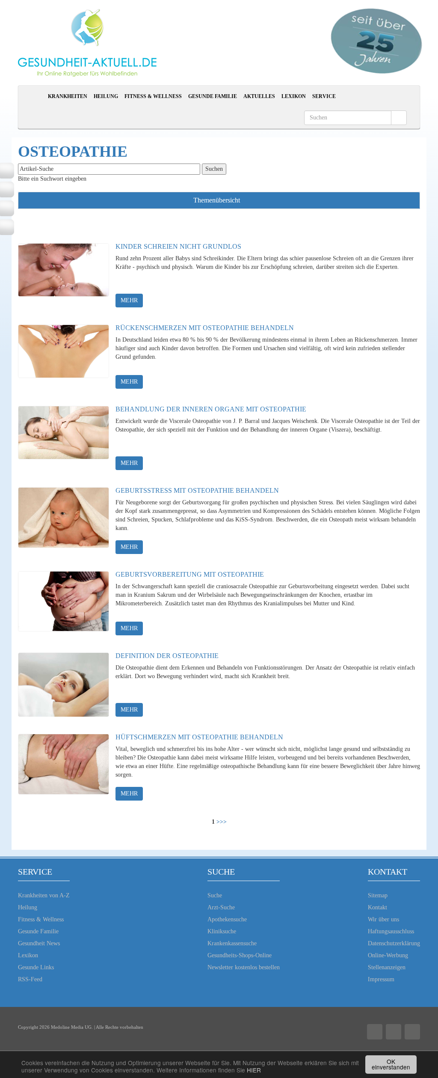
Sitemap (378, 895)
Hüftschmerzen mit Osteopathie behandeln (199, 737)
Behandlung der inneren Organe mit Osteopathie (210, 409)
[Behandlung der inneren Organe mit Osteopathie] (63, 438)
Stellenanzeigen (386, 967)
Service (324, 96)
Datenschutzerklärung (394, 943)
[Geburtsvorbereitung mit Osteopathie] (63, 603)
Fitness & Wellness (153, 96)
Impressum (381, 979)
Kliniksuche (221, 931)
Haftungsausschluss (391, 931)
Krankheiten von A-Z (44, 895)
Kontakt (377, 907)
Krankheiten (67, 96)
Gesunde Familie (212, 96)
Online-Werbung (388, 955)
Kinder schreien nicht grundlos (178, 246)
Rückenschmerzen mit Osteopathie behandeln (204, 327)
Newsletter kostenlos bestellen (243, 967)
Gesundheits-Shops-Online (239, 955)
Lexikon (293, 96)
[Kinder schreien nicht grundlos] (63, 275)
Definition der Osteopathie (167, 655)
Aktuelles (259, 96)
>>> (221, 822)
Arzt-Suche (221, 907)
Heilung (106, 96)
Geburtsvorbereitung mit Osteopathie (189, 574)
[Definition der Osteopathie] (63, 684)
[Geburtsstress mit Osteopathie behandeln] (63, 519)
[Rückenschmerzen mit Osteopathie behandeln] (63, 357)
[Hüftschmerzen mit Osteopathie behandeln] (63, 766)
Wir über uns (383, 919)
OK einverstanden (391, 1064)
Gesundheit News (39, 943)
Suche (214, 895)
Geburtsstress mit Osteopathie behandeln (197, 490)
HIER (254, 1070)
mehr (129, 300)
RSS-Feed (30, 979)
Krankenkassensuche (232, 943)
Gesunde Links (36, 967)
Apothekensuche (227, 919)
